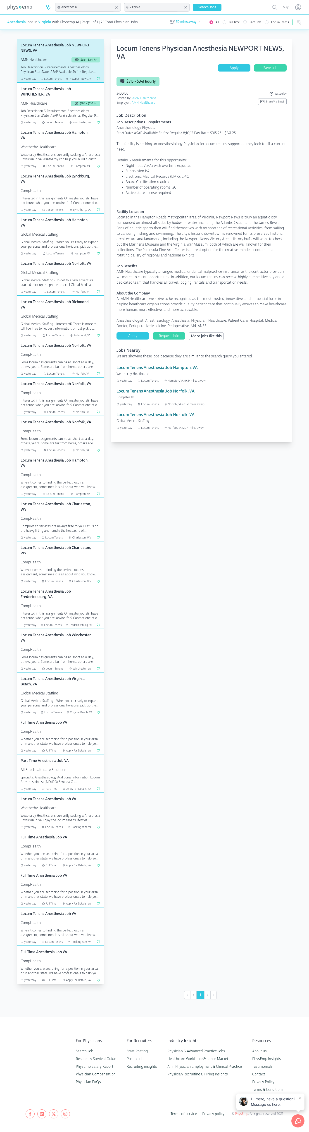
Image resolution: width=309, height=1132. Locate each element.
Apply (234, 67)
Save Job (270, 67)
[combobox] (87, 7)
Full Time (234, 22)
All (217, 22)
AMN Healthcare (144, 98)
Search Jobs (207, 7)
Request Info (169, 335)
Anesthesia (16, 22)
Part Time (255, 22)
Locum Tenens (280, 22)
